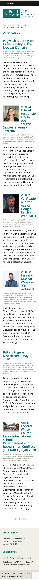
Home (16, 25)
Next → (24, 519)
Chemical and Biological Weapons (17, 56)
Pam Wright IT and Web (15, 576)
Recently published (14, 226)
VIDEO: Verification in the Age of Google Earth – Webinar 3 (28, 205)
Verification (6, 54)
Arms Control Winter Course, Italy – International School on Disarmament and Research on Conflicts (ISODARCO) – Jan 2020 (19, 436)
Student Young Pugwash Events (18, 141)
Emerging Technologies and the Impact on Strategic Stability (18, 455)
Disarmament (8, 27)
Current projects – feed (19, 137)
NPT (21, 54)
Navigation (11, 3)
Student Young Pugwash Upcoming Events (19, 302)
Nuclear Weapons (27, 293)
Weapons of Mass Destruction (18, 139)
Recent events (27, 297)
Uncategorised (30, 52)
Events (20, 222)
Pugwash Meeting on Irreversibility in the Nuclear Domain (18, 44)
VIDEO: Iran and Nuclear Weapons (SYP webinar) (28, 280)
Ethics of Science (11, 367)
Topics (23, 25)
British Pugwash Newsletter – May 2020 (15, 355)
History (17, 58)
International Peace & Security (12, 299)
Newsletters (26, 371)
